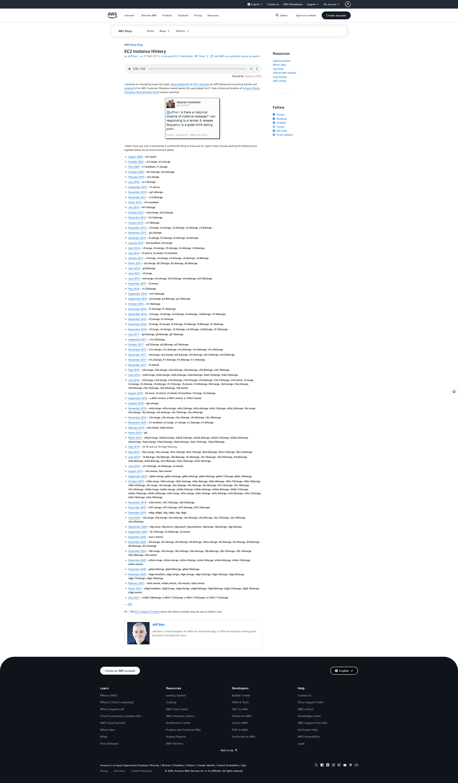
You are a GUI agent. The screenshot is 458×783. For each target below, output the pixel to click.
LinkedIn (281, 122)
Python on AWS (242, 716)
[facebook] (322, 765)
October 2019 (136, 481)
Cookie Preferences (141, 770)
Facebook (281, 118)
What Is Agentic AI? (112, 709)
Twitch (280, 126)
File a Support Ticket (310, 702)
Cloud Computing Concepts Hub (120, 716)
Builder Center (241, 695)
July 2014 (133, 253)
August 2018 (135, 393)
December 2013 (137, 237)
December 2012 (137, 217)
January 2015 (135, 258)
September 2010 (137, 187)
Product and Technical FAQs (183, 729)
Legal (301, 743)
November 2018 (137, 408)
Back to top (227, 750)
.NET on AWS (240, 709)
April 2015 (134, 268)
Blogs (103, 736)
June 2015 (134, 273)
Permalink (186, 56)
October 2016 (136, 303)
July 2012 (133, 207)
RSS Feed (281, 130)
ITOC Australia (201, 84)
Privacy (104, 770)
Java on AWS (240, 723)
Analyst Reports (176, 736)
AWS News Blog (133, 44)
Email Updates (284, 134)
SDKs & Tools (240, 702)
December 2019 (137, 507)
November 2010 (137, 192)
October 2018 (136, 403)
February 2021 (136, 583)
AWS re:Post (279, 80)
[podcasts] (350, 765)
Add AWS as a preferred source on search (236, 56)
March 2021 (135, 588)
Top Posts (278, 68)
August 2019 (135, 471)
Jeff (130, 604)
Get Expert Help (308, 729)
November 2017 (137, 349)
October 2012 (136, 212)
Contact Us (304, 695)
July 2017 (133, 334)
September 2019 (137, 476)
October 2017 (136, 344)
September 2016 (137, 293)
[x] (316, 765)
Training (171, 702)
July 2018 (133, 379)
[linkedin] (327, 765)
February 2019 (136, 427)
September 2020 (137, 526)
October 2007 (136, 161)
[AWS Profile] (348, 4)
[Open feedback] (454, 391)
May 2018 (133, 369)
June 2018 (134, 374)
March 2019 (135, 432)
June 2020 (134, 517)
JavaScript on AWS (243, 736)
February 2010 (136, 176)
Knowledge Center (309, 716)
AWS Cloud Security (112, 723)
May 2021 (133, 597)
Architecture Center (178, 723)
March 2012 (135, 202)
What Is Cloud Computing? (117, 702)
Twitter (280, 114)
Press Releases (109, 743)
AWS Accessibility (309, 736)
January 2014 (135, 242)
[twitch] (339, 765)
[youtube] (345, 765)
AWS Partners (174, 743)
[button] (149, 15)
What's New (279, 64)
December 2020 (137, 536)
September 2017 (137, 339)
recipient (129, 88)
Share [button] (201, 56)
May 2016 (133, 288)
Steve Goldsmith (179, 84)
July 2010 (133, 181)
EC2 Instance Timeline (147, 611)
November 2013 (137, 227)
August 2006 (135, 156)
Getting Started (281, 60)
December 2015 (137, 283)
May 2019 (133, 446)
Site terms (119, 770)
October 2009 (136, 171)
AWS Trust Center (177, 709)
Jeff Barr (132, 56)
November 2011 (137, 197)
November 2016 (137, 308)
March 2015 (135, 263)
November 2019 (137, 502)
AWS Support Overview (312, 723)
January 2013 (135, 222)
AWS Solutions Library (180, 716)
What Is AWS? (109, 695)
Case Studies (280, 76)
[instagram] (333, 765)
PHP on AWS (240, 729)
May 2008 (133, 166)
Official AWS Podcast (284, 72)
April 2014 (134, 247)
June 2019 (134, 456)
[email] (356, 765)
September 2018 (137, 398)
